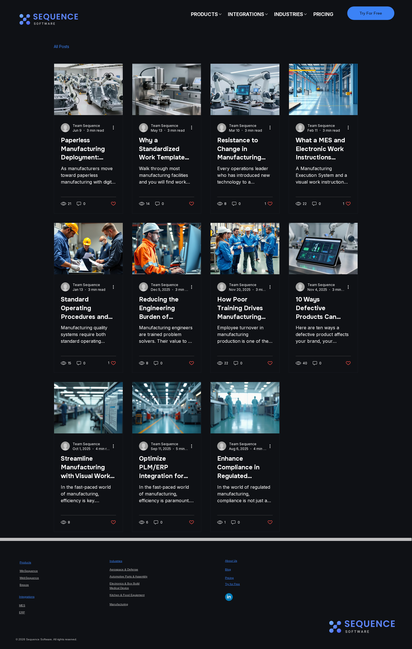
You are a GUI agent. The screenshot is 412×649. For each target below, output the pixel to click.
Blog (228, 569)
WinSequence (29, 570)
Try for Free (232, 584)
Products (25, 562)
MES (22, 605)
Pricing (229, 577)
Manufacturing (119, 604)
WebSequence (29, 577)
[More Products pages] (220, 14)
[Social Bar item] (229, 597)
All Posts (61, 46)
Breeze (24, 584)
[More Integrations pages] (266, 14)
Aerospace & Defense (124, 569)
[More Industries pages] (305, 14)
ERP (22, 612)
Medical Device (119, 587)
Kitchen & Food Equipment (127, 595)
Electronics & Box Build (125, 583)
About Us (231, 560)
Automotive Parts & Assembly (128, 576)
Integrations (26, 596)
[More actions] (115, 127)
